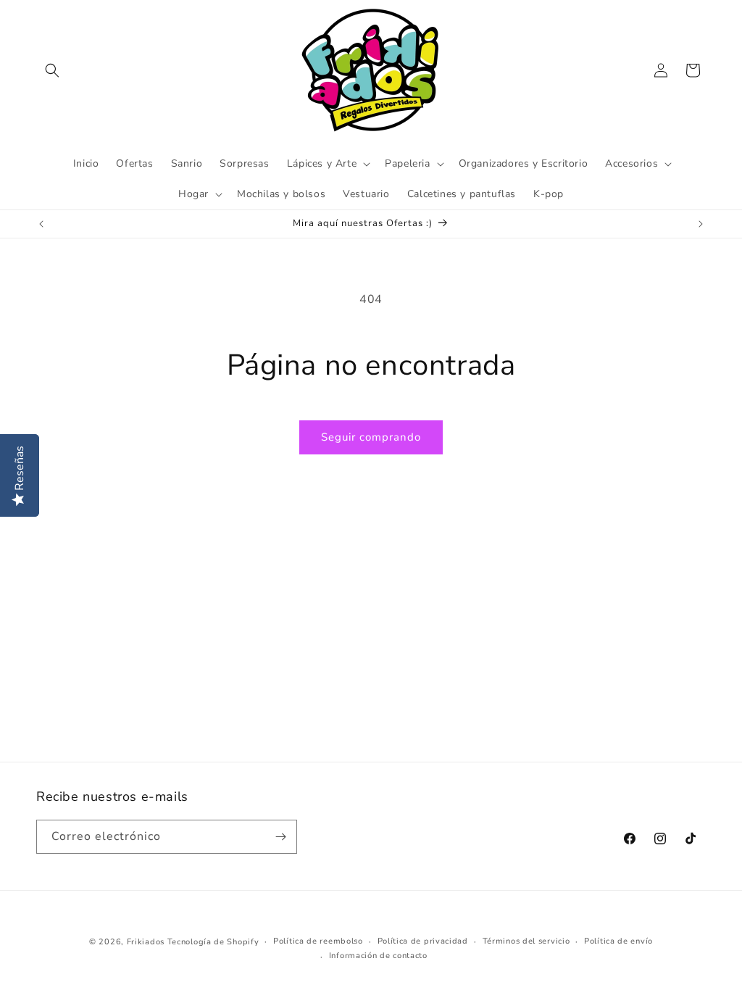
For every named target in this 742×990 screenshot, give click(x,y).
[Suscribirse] (280, 837)
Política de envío (618, 941)
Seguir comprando (371, 437)
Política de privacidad (423, 941)
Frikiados (145, 941)
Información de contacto (378, 955)
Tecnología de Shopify (213, 941)
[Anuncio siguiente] (701, 224)
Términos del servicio (526, 941)
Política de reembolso (318, 941)
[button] (52, 70)
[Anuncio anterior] (41, 224)
